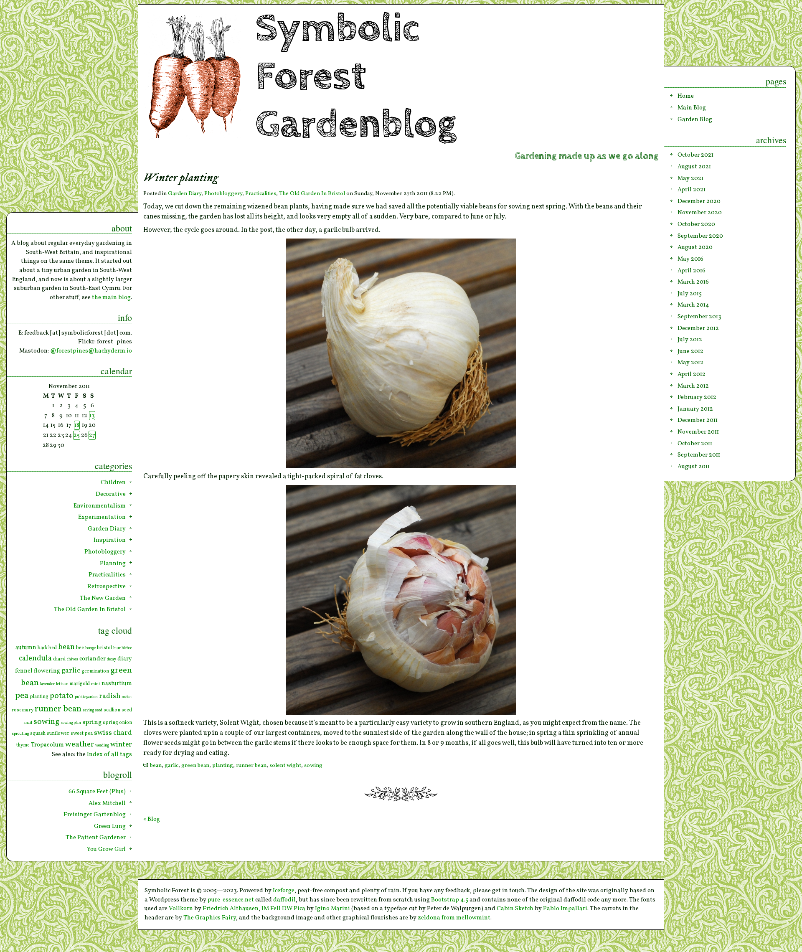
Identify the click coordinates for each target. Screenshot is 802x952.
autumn (25, 648)
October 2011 (695, 443)
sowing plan (71, 723)
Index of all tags (109, 754)
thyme (23, 745)
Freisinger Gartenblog (94, 814)
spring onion (117, 722)
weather (79, 744)
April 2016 (692, 271)
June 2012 (690, 351)
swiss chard (113, 733)
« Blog (151, 819)
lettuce (62, 684)
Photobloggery (223, 194)
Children (113, 482)
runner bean (251, 765)
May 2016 (690, 259)
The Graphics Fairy (209, 918)
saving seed (92, 710)
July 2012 (690, 339)
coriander (92, 659)
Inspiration (110, 540)
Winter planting (180, 177)
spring (92, 722)
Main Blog (692, 108)
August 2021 (694, 166)
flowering (47, 671)
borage (90, 648)
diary (124, 659)
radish (109, 696)
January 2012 (695, 409)
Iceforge (283, 890)
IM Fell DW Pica (283, 908)
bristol (104, 648)
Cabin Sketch (515, 908)
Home (686, 96)
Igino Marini (332, 908)
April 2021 (692, 189)
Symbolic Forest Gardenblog (356, 76)
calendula (35, 658)
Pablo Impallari (565, 908)
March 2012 (693, 386)
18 (76, 425)
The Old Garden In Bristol (312, 194)
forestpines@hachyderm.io (94, 351)
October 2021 (695, 155)
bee (80, 648)
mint (95, 684)
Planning (113, 563)
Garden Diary (184, 194)
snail (27, 723)
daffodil (284, 900)
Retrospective (106, 586)
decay (111, 659)
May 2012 (690, 362)
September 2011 (699, 455)
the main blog (111, 297)
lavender (47, 684)
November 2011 (698, 432)
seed (127, 710)
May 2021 (690, 178)
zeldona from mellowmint (454, 918)
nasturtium (117, 684)
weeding (102, 745)
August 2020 (695, 247)
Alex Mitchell (107, 803)
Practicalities (260, 194)
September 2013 (699, 316)
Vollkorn (181, 908)
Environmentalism (100, 506)
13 (92, 415)
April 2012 (692, 374)
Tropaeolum (47, 745)
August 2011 (694, 466)
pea (21, 695)
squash (38, 733)
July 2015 (690, 293)
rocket (127, 697)
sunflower (58, 733)
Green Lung (110, 826)
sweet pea (82, 733)
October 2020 (696, 224)
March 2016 (693, 282)
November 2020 (700, 212)
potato (62, 696)
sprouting (20, 733)
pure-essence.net (231, 900)
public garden (86, 697)
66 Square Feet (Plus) (97, 791)
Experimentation (102, 517)
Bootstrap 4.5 (449, 900)
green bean (195, 765)
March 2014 (693, 305)
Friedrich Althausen (231, 908)
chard (59, 659)
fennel (24, 671)
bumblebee (122, 648)
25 (77, 435)
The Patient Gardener (96, 837)
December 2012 (698, 328)
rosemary (22, 710)
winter (121, 744)
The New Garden (103, 598)
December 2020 (699, 201)
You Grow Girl (106, 849)
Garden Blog (695, 119)
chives (72, 659)
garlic (171, 765)
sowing (313, 765)
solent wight (285, 765)
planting (222, 765)
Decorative (111, 494)
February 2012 (697, 397)
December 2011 (698, 420)
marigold (79, 683)
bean (156, 765)
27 (92, 435)
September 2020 (700, 236)
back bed (47, 648)
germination (95, 671)
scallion (112, 710)
